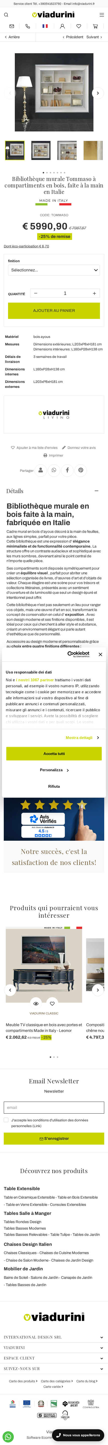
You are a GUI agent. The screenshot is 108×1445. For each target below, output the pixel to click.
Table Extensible (22, 1188)
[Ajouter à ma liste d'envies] (52, 1003)
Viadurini (14, 1347)
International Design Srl (33, 1337)
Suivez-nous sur (22, 1368)
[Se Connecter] (62, 26)
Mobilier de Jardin (23, 1268)
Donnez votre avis (81, 448)
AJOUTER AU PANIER (54, 310)
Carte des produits (22, 1381)
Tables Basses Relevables (25, 1235)
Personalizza (51, 770)
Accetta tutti (54, 753)
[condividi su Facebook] (67, 470)
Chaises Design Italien (28, 1244)
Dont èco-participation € (26, 246)
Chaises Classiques (20, 1253)
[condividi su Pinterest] (80, 470)
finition (14, 261)
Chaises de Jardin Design (72, 1260)
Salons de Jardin (44, 1278)
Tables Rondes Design (22, 1222)
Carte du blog (86, 1381)
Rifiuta (54, 786)
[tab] (54, 491)
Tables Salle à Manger (27, 1213)
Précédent (74, 37)
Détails (14, 491)
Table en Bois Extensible (78, 1197)
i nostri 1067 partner (35, 680)
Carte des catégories (56, 1381)
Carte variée (52, 1387)
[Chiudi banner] (100, 654)
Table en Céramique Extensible (29, 1197)
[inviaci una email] (11, 26)
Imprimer (55, 455)
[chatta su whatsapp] (8, 1437)
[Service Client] (28, 26)
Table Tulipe (60, 1235)
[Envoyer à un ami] (40, 470)
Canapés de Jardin (76, 1278)
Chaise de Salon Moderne (27, 1260)
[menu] (101, 14)
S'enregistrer (56, 1138)
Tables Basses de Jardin (26, 1285)
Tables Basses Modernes (25, 1228)
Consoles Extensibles (68, 1205)
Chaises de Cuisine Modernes (64, 1253)
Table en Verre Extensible (26, 1205)
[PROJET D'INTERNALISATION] (34, 1404)
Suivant (92, 37)
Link (37, 1126)
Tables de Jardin (86, 1235)
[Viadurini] (53, 14)
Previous (10, 93)
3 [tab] (62, 1061)
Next (98, 93)
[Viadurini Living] (54, 414)
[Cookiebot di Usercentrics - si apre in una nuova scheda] (67, 654)
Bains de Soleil (16, 1278)
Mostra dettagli (79, 737)
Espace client (19, 1358)
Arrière (14, 37)
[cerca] (6, 14)
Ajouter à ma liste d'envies (37, 448)
